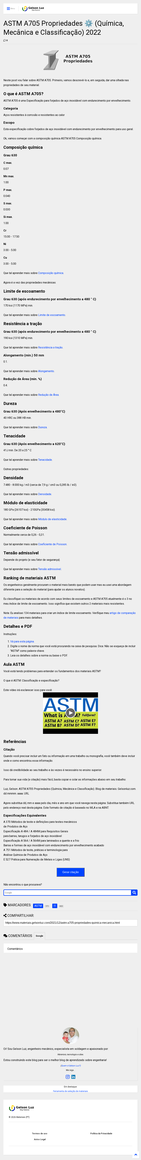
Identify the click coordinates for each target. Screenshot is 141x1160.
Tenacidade (45, 459)
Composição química (50, 273)
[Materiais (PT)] (33, 9)
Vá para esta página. (22, 641)
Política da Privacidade (101, 1133)
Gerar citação (70, 872)
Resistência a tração (50, 347)
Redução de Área (48, 394)
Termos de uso (39, 1133)
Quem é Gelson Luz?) (71, 1065)
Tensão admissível (49, 569)
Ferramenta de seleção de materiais (70, 1091)
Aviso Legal (40, 1139)
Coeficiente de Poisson (52, 544)
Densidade (44, 494)
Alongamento (46, 371)
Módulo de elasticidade (52, 519)
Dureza (42, 427)
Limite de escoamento (51, 315)
